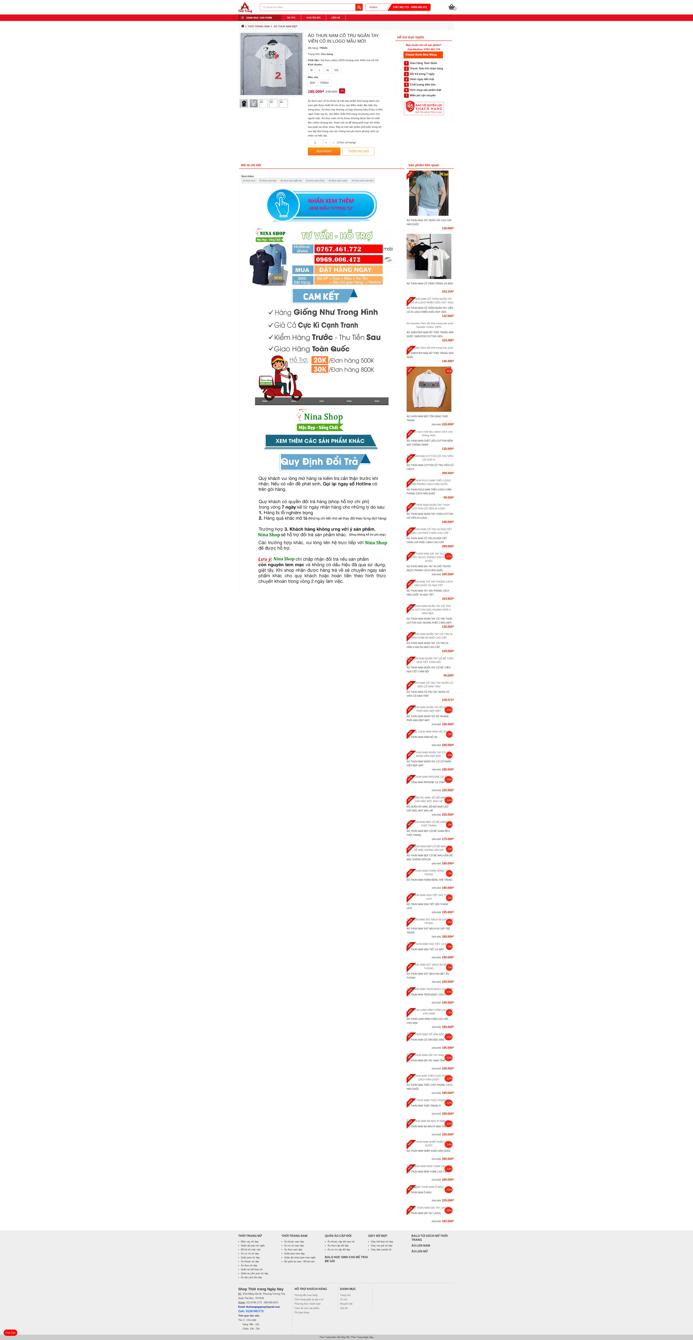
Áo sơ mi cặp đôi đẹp (339, 1249)
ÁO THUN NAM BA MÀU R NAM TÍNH (427, 1126)
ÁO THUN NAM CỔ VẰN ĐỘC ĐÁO (425, 1039)
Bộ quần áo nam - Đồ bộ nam (299, 1261)
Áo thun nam (249, 180)
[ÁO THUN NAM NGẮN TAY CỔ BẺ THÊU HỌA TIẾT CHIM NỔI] (430, 662)
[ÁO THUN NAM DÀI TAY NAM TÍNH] (430, 1055)
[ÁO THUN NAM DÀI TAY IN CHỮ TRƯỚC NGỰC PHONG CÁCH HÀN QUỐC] (430, 560)
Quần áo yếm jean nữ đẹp (254, 1273)
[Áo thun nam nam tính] (321, 388)
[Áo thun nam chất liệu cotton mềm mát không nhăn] (430, 435)
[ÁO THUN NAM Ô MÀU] (430, 1187)
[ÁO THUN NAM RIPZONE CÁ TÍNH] (430, 776)
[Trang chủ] (242, 27)
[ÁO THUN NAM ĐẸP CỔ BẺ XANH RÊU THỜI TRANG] (430, 825)
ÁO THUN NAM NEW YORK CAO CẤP (427, 1171)
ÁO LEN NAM (420, 1245)
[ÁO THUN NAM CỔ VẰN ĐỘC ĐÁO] (430, 1034)
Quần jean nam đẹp (294, 1253)
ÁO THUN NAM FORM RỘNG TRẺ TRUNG (429, 880)
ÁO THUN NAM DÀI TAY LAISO (424, 1213)
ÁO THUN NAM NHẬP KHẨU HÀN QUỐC (429, 1151)
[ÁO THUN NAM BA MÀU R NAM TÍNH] (430, 1121)
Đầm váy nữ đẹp (249, 1241)
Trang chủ (345, 1295)
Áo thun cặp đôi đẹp (338, 1245)
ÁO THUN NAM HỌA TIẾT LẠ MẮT (425, 949)
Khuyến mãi (314, 17)
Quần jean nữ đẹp (250, 1257)
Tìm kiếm (359, 7)
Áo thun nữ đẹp (249, 1265)
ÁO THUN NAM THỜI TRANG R (424, 1105)
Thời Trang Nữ (250, 1235)
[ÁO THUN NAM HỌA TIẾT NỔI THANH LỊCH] (430, 898)
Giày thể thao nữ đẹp (382, 1241)
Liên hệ (336, 17)
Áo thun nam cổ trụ (315, 180)
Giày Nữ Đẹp (377, 1235)
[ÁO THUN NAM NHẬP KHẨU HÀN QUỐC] (430, 1145)
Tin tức (291, 17)
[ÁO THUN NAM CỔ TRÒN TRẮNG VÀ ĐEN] (430, 278)
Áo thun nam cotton (338, 180)
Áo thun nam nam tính (362, 180)
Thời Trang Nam (259, 26)
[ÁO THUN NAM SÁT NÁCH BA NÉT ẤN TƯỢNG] (430, 968)
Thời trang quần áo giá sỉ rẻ (309, 1299)
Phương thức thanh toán (308, 1303)
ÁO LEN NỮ (419, 1251)
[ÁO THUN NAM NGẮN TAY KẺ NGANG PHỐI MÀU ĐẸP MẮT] (430, 710)
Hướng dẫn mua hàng (306, 1295)
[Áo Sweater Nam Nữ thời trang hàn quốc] (430, 347)
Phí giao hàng (302, 1312)
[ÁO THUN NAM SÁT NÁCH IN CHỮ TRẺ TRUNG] (430, 923)
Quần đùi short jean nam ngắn (300, 1257)
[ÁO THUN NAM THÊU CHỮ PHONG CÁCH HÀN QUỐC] (430, 1079)
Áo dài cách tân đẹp (251, 1277)
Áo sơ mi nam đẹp (294, 1245)
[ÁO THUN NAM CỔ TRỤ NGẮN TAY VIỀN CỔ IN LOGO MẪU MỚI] (245, 11)
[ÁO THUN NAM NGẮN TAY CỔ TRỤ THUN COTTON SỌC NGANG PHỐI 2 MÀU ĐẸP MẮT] (430, 613)
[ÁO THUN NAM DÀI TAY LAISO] (430, 1207)
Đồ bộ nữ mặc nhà (250, 1249)
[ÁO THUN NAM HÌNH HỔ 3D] (430, 731)
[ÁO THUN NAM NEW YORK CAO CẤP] (430, 1166)
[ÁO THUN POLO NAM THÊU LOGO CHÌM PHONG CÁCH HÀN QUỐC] (430, 484)
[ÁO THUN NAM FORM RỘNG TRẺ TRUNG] (430, 874)
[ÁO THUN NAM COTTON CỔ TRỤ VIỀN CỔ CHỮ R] (430, 459)
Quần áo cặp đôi (338, 1235)
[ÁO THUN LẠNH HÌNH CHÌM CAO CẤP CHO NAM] (430, 1013)
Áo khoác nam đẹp (294, 1241)
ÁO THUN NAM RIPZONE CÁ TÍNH (425, 782)
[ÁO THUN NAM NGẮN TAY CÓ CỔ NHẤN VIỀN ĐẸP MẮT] (430, 756)
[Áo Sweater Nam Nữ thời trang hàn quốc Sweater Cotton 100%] (430, 326)
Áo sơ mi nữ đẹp (250, 1253)
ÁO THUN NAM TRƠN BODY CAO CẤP (428, 994)
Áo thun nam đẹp (285, 26)
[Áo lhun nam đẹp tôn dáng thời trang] (430, 410)
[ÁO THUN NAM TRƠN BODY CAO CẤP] (430, 989)
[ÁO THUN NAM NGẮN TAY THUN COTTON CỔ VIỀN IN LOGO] (430, 508)
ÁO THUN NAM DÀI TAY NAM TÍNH (426, 1060)
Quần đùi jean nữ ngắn (253, 1245)
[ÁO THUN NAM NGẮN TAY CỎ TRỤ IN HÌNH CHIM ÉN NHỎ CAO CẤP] (430, 637)
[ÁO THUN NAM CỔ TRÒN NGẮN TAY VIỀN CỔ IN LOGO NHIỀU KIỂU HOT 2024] (430, 302)
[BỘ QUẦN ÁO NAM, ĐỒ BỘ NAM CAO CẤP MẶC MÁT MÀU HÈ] (430, 801)
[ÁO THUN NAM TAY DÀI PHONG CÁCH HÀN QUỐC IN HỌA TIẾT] (430, 585)
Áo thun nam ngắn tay (291, 180)
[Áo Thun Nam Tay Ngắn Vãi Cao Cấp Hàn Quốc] (430, 214)
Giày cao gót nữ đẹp (381, 1245)
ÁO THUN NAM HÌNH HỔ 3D (422, 737)
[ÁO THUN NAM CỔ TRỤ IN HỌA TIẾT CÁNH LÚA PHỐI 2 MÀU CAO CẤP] (430, 532)
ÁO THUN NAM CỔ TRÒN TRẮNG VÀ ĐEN (430, 283)
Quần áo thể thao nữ (252, 1269)
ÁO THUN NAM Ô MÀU (419, 1192)
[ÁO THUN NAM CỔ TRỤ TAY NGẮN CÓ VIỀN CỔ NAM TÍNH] (430, 686)
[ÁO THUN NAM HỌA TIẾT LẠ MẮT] (430, 943)
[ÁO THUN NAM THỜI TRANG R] (430, 1100)
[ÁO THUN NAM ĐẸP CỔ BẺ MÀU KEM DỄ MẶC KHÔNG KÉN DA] (430, 850)
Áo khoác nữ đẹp (250, 1261)
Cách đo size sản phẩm (307, 1308)
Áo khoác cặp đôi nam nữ (341, 1241)
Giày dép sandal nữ (381, 1249)
